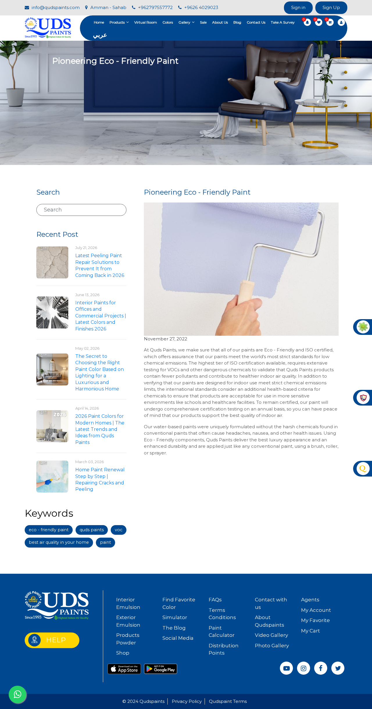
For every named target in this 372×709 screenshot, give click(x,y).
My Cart (310, 631)
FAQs (215, 600)
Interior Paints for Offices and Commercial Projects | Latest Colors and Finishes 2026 (100, 316)
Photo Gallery (272, 645)
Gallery (184, 22)
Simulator (174, 617)
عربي (100, 34)
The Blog (174, 628)
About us (220, 22)
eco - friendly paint (49, 529)
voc (118, 529)
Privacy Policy (187, 701)
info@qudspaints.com (55, 7)
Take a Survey (283, 22)
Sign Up (331, 7)
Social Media (178, 638)
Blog (237, 22)
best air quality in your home (59, 542)
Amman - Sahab (107, 7)
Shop (122, 653)
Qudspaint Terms (228, 701)
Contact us (256, 22)
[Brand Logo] (48, 27)
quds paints (92, 529)
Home (99, 22)
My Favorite (315, 620)
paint (105, 542)
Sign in (298, 7)
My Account (316, 610)
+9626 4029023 (200, 7)
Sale (203, 22)
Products (117, 22)
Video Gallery (271, 635)
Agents (310, 600)
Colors (167, 22)
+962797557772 (155, 7)
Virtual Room (145, 22)
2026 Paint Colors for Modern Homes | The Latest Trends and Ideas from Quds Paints (99, 429)
